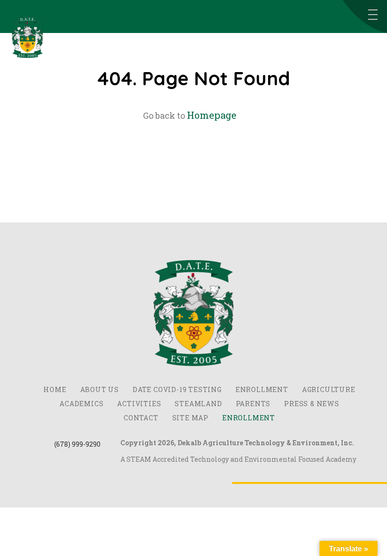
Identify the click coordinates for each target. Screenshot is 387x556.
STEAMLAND (198, 403)
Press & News (311, 403)
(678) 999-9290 (77, 444)
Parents (253, 403)
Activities (139, 403)
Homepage (211, 115)
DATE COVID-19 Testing (177, 389)
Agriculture (328, 389)
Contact (141, 417)
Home (54, 389)
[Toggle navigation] (372, 14)
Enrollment (262, 389)
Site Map (190, 417)
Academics (81, 403)
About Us (99, 389)
